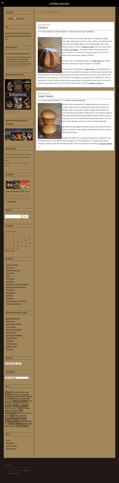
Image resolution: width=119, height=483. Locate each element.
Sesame (23, 415)
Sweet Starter (46, 96)
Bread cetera (10, 321)
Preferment (67, 100)
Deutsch (11, 18)
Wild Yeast (97, 61)
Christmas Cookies (60, 31)
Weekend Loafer (11, 346)
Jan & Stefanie (15, 473)
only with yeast (16, 405)
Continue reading (96, 83)
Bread (44, 31)
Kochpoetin (10, 290)
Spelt (23, 418)
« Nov (7, 250)
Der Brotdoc (10, 273)
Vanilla (24, 420)
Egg (28, 398)
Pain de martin (11, 332)
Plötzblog (9, 295)
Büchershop (12, 201)
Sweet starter (82, 31)
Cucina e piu (10, 268)
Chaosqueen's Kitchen (13, 324)
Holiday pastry (73, 31)
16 (14, 243)
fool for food (10, 279)
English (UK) (20, 18)
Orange (7, 408)
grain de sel (10, 281)
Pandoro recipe (88, 47)
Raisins (19, 413)
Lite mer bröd (10, 327)
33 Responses (82, 100)
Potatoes (14, 410)
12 (25, 240)
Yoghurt (12, 426)
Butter (8, 394)
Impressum (7, 465)
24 (17, 246)
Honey (30, 401)
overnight (13, 408)
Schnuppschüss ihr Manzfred (16, 301)
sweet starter (90, 69)
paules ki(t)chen (11, 338)
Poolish (20, 407)
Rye (12, 415)
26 (25, 246)
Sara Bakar (9, 298)
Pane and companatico (14, 335)
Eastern (23, 398)
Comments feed (11, 446)
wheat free (21, 423)
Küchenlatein (10, 293)
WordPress (26, 470)
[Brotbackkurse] (18, 109)
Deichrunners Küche (13, 270)
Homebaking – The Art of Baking (17, 284)
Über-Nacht (22, 425)
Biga (27, 392)
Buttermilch (15, 394)
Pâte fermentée (14, 411)
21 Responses (90, 31)
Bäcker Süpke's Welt (13, 318)
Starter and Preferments (53, 100)
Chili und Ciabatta (71, 50)
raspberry (25, 413)
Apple (23, 392)
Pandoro (43, 27)
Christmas (28, 396)
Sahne (17, 415)
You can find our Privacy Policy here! (17, 53)
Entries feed (10, 443)
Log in (8, 440)
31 (17, 248)
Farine (8, 276)
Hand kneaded (19, 400)
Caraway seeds (24, 394)
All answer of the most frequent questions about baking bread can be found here (18, 36)
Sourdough (74, 100)
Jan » (12, 250)
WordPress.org (11, 449)
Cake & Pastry (51, 31)
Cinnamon (10, 398)
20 (29, 243)
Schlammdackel (11, 344)
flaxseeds (8, 401)
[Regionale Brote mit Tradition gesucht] (19, 140)
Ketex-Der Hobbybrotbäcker (16, 287)
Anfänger (17, 392)
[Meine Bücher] (18, 193)
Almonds (9, 391)
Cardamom (10, 396)
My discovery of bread (13, 330)
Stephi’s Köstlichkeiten (13, 304)
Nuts (24, 402)
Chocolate (19, 396)
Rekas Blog (9, 341)
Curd (18, 398)
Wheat (11, 423)
